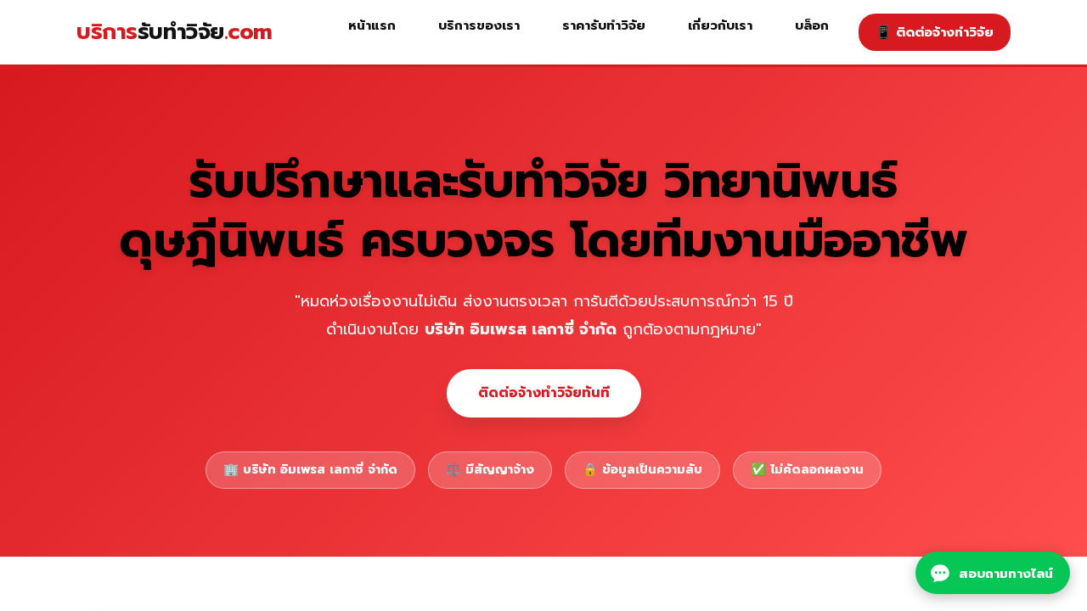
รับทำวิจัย (174, 31)
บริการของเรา (479, 25)
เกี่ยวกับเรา (720, 25)
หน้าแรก (372, 25)
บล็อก (812, 25)
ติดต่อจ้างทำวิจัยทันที (544, 393)
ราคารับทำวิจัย (603, 25)
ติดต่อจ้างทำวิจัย (935, 32)
